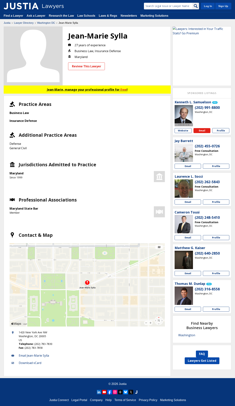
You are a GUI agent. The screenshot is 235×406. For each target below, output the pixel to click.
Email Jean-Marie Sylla (34, 356)
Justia (7, 22)
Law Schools (86, 15)
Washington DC (46, 22)
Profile (221, 130)
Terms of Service (125, 400)
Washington (186, 335)
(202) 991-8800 (207, 107)
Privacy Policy (148, 400)
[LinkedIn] (99, 392)
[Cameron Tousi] (184, 224)
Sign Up (223, 6)
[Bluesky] (125, 392)
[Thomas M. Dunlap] (184, 296)
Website (183, 130)
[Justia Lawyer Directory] (21, 6)
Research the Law (61, 15)
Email (202, 130)
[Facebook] (109, 392)
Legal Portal (79, 400)
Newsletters (129, 15)
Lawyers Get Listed (202, 361)
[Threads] (120, 392)
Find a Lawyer (13, 15)
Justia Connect (59, 400)
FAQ (202, 354)
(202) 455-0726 (207, 146)
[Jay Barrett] (184, 153)
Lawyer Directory (24, 22)
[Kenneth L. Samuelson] (184, 114)
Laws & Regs (108, 15)
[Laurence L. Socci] (184, 188)
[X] (131, 392)
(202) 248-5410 (207, 217)
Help (108, 400)
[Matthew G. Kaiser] (184, 260)
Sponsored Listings (201, 93)
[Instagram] (115, 392)
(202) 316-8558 (207, 289)
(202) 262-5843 (207, 182)
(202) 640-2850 (207, 253)
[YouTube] (104, 392)
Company (96, 400)
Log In (208, 6)
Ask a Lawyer (36, 15)
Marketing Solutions (154, 15)
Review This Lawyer (86, 66)
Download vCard (30, 363)
